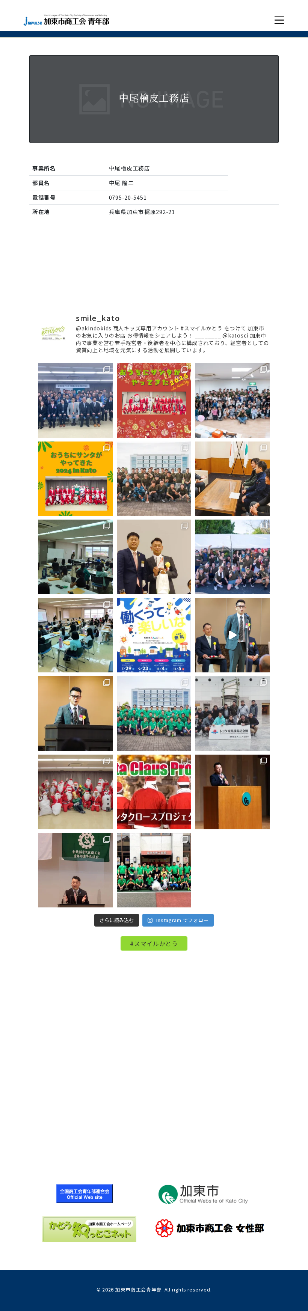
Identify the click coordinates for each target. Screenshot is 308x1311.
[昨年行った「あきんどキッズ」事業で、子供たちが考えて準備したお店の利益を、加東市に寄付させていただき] (232, 479)
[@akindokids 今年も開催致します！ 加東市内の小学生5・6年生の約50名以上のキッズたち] (232, 400)
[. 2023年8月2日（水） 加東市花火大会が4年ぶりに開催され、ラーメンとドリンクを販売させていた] (232, 557)
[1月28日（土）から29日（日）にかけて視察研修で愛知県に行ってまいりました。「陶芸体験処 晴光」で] (232, 713)
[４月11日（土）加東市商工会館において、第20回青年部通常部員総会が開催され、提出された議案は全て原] (75, 400)
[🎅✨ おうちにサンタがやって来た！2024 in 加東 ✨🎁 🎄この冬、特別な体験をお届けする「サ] (75, 479)
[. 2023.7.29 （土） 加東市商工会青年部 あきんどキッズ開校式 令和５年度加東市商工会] (75, 635)
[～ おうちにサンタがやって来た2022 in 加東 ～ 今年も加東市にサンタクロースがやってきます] (154, 792)
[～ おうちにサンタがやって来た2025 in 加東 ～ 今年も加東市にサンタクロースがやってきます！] (154, 400)
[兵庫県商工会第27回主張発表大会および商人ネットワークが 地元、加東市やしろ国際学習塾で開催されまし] (232, 792)
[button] (279, 20)
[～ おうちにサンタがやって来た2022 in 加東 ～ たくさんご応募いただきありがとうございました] (75, 792)
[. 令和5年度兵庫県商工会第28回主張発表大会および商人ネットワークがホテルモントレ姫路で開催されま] (75, 713)
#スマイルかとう (154, 943)
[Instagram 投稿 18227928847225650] (232, 635)
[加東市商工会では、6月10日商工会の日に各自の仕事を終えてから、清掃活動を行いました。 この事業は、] (154, 870)
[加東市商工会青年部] (66, 20)
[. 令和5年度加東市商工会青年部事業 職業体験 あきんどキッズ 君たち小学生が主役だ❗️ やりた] (154, 635)
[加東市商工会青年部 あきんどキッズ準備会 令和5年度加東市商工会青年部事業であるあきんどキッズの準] (75, 557)
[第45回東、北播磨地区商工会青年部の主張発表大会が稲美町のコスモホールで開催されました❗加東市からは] (75, 870)
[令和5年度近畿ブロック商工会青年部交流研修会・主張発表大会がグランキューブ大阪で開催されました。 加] (154, 557)
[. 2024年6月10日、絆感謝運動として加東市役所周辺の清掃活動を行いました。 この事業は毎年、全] (154, 479)
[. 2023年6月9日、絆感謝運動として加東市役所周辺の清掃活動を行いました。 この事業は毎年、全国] (154, 713)
